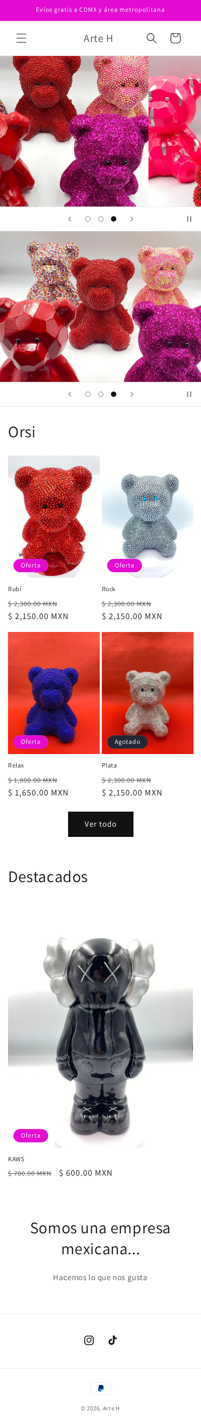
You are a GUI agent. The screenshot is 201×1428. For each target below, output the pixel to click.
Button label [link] (97, 332)
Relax (16, 765)
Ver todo (101, 824)
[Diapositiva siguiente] (132, 219)
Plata (109, 765)
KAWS (16, 1159)
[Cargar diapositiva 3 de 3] (113, 218)
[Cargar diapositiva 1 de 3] (87, 218)
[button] (21, 38)
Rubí (14, 589)
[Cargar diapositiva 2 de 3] (100, 218)
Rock (109, 589)
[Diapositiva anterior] (69, 219)
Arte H (111, 1408)
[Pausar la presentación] (189, 219)
